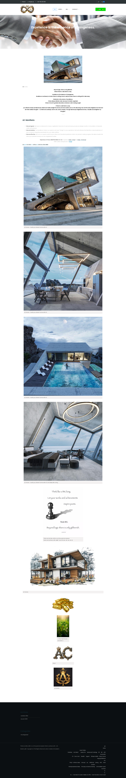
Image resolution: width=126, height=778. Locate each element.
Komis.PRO (103, 754)
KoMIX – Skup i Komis (100, 756)
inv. (93, 2)
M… (71, 775)
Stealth (83, 756)
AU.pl (70, 141)
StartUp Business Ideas (74, 766)
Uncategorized (24, 734)
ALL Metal (76, 752)
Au (87, 762)
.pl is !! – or (35, 144)
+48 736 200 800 (41, 1)
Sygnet (88, 756)
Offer (90, 2)
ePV (105, 752)
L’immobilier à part (101, 766)
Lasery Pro (83, 752)
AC (88, 2)
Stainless (70, 752)
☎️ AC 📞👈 (100, 9)
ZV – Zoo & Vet (76, 756)
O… (105, 772)
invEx (104, 762)
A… (105, 770)
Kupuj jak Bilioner (101, 758)
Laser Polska (83, 750)
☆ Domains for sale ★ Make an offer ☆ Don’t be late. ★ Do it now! (89, 775)
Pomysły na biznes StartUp (88, 766)
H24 (101, 762)
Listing (96, 762)
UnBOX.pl (91, 762)
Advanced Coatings (92, 752)
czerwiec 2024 (24, 716)
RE (99, 752)
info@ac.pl (31, 1)
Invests (93, 764)
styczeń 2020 (24, 719)
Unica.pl (83, 762)
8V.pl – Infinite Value (75, 762)
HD (101, 752)
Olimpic (93, 756)
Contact (95, 2)
